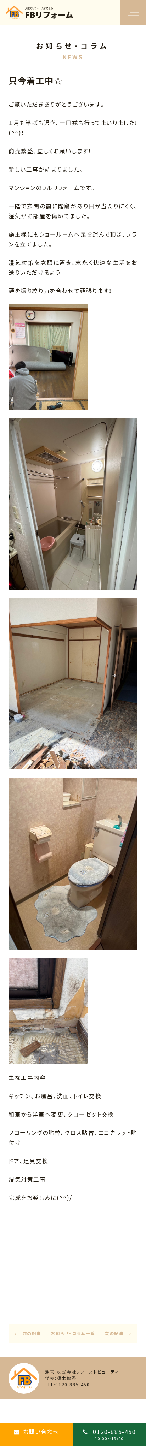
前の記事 (31, 1333)
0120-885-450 (113, 1434)
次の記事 (114, 1333)
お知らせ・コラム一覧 (73, 1333)
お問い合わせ (41, 1431)
